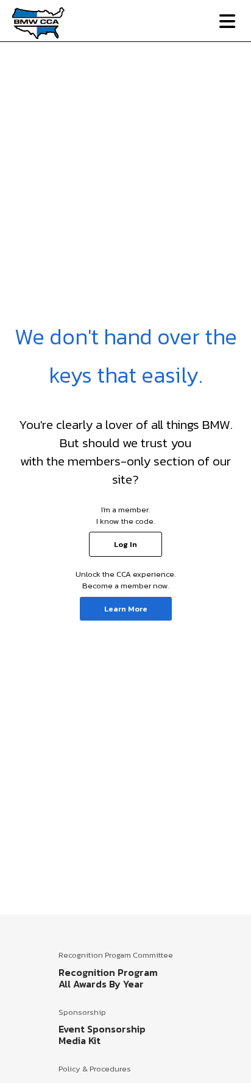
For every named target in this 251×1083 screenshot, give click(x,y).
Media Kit (79, 1040)
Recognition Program (108, 972)
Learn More (125, 609)
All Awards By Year (101, 984)
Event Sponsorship (102, 1029)
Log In (125, 544)
